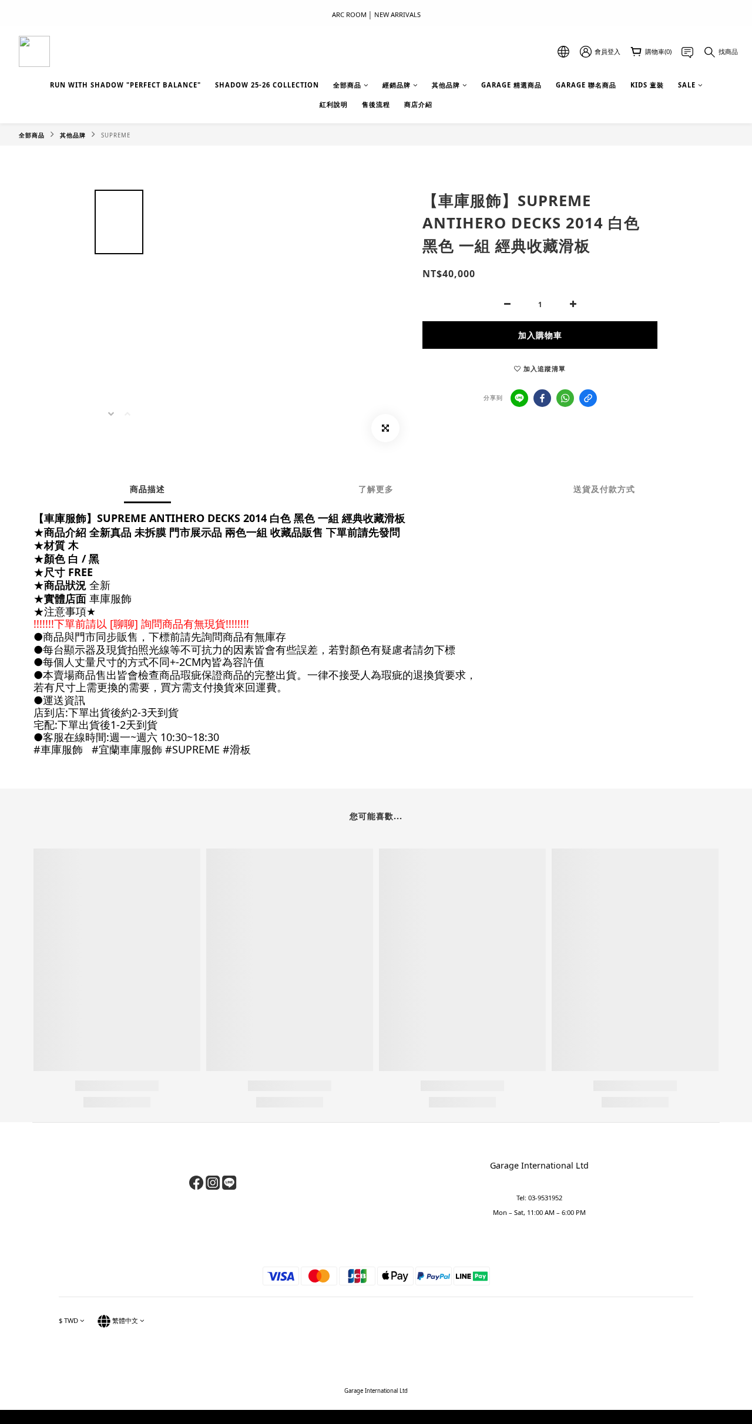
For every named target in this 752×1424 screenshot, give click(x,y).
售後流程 (376, 104)
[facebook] (542, 398)
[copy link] (588, 398)
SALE (687, 84)
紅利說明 (334, 104)
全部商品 (347, 84)
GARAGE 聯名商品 (586, 84)
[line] (519, 398)
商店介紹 (418, 104)
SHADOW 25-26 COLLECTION (267, 84)
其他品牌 (446, 84)
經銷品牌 (396, 84)
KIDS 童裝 (647, 84)
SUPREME (115, 135)
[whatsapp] (565, 398)
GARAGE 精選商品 (511, 84)
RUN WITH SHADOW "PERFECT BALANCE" (125, 84)
